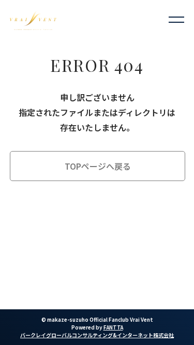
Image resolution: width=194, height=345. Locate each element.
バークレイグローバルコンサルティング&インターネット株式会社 (97, 335)
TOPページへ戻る (98, 166)
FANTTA (113, 327)
